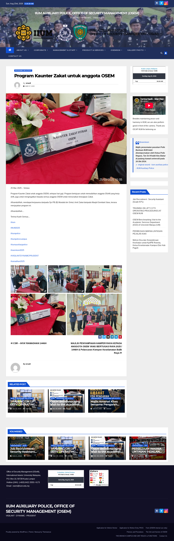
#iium (13, 222)
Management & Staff (64, 50)
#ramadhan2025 (18, 261)
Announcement (96, 398)
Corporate (40, 50)
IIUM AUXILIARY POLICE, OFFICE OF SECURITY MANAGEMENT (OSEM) (87, 13)
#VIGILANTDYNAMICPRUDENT (25, 256)
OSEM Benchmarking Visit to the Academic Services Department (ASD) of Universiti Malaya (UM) (147, 222)
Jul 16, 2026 (98, 456)
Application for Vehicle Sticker (107, 528)
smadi (28, 83)
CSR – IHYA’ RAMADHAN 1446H (29, 343)
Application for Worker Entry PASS (131, 528)
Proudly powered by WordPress (17, 532)
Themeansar (46, 532)
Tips (146, 445)
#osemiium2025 (17, 250)
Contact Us (15, 56)
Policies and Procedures (135, 532)
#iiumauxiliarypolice (19, 245)
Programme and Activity (23, 70)
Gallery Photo (135, 50)
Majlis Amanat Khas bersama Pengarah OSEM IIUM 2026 (104, 404)
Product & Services (93, 50)
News (12, 398)
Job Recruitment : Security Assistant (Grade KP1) (22, 451)
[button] (161, 53)
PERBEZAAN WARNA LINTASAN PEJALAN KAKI (146, 451)
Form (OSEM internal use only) (156, 528)
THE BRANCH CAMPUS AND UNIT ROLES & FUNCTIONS (136, 536)
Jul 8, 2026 (138, 456)
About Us (22, 50)
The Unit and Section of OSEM (156, 532)
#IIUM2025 (15, 228)
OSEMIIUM (116, 50)
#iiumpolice (15, 233)
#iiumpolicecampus (19, 239)
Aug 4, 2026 (17, 456)
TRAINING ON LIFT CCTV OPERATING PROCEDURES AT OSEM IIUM (147, 210)
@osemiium (144, 142)
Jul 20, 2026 (58, 456)
